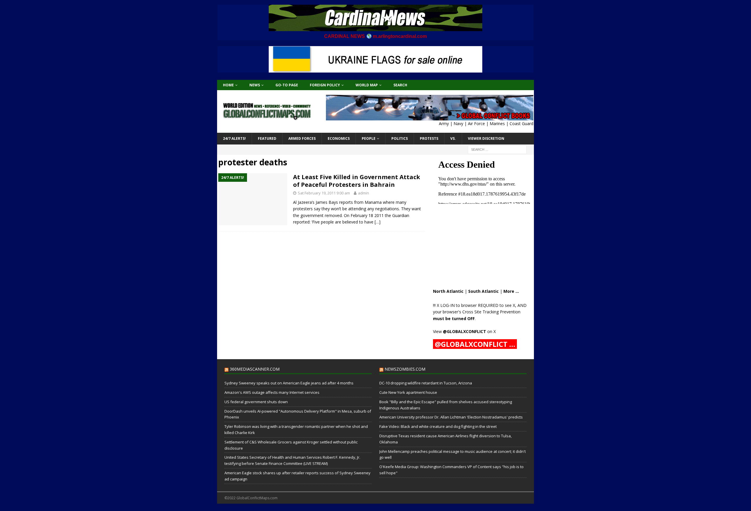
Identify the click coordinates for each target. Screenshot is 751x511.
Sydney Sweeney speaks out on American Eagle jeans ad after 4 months (288, 383)
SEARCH (400, 85)
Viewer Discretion (486, 138)
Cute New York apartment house (408, 392)
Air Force (476, 123)
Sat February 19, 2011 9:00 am (324, 193)
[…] (377, 222)
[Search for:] (497, 149)
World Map (367, 85)
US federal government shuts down (256, 401)
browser (469, 305)
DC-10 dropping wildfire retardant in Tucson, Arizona (425, 383)
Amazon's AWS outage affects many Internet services (271, 392)
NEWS (254, 85)
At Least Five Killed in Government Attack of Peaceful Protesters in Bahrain (356, 181)
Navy (458, 123)
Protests (429, 138)
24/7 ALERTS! (234, 138)
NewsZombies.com (405, 369)
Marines (497, 123)
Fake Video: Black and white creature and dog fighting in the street (438, 426)
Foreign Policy (325, 85)
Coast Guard (521, 123)
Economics (339, 138)
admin (363, 193)
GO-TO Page (286, 85)
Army (444, 123)
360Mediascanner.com (255, 369)
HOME (228, 85)
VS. (453, 138)
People (369, 138)
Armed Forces (302, 138)
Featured (267, 138)
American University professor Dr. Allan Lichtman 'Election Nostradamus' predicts (451, 417)
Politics (399, 138)
